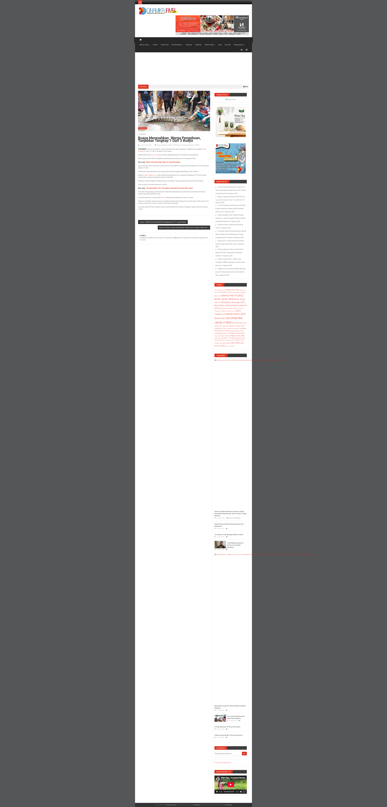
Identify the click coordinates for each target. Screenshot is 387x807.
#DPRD (217, 292)
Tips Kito (228, 45)
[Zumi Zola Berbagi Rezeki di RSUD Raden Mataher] (220, 718)
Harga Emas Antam (234, 328)
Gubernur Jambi (236, 326)
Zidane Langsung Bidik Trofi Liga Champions (228, 735)
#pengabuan (164, 145)
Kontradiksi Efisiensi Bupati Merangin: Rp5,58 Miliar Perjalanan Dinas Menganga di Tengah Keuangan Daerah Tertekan (230, 234)
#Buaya (159, 145)
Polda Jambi (218, 338)
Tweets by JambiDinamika (222, 762)
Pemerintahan (176, 45)
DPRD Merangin (239, 323)
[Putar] (217, 792)
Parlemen (198, 45)
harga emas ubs (233, 331)
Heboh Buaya (176, 145)
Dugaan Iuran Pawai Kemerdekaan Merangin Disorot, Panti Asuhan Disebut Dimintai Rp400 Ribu (230, 272)
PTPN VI (238, 340)
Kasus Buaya (184, 145)
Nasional (189, 45)
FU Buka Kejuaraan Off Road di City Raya (227, 727)
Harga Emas (220, 328)
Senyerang (191, 145)
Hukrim (155, 45)
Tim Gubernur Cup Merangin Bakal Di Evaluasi (228, 534)
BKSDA (170, 145)
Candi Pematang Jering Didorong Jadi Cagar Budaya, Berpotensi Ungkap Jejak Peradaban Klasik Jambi (184, 86)
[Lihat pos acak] (246, 50)
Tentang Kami (238, 45)
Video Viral (226, 343)
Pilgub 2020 (226, 336)
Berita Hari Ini (233, 295)
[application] (230, 785)
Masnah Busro (224, 333)
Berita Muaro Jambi (224, 305)
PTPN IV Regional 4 (228, 340)
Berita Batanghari (236, 292)
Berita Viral (165, 45)
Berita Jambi (144, 45)
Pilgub (217, 336)
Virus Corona (230, 346)
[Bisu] (241, 792)
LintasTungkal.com (150, 175)
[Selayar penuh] (244, 792)
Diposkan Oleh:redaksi (145, 145)
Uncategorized (142, 128)
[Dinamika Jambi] (140, 39)
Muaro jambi (237, 333)
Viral (235, 343)
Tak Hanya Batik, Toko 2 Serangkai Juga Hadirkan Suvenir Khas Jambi (169, 188)
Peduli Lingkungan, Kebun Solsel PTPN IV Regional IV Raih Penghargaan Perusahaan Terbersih (229, 253)
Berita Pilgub (223, 308)
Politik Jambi (235, 338)
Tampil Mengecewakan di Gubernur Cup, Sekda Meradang (235, 545)
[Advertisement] (193, 67)
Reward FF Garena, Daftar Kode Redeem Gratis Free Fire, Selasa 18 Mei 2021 (183, 227)
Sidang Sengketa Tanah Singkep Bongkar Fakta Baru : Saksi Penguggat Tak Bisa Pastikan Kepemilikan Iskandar (230, 218)
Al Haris (225, 292)
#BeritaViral (232, 290)
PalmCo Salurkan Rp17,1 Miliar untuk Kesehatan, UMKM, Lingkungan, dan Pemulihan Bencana (230, 262)
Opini (220, 45)
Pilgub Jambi (237, 336)
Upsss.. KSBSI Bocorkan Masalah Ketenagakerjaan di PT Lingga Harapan (163, 222)
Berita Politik (209, 45)
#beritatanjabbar (220, 290)
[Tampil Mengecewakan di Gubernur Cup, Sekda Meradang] (220, 544)
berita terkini (236, 314)
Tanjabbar (197, 145)
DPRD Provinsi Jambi (221, 326)
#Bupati (242, 290)
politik (227, 338)
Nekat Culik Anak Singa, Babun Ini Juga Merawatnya (163, 162)
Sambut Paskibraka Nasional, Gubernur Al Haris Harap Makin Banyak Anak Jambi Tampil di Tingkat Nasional (230, 190)
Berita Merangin (235, 302)
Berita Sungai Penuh (229, 311)
